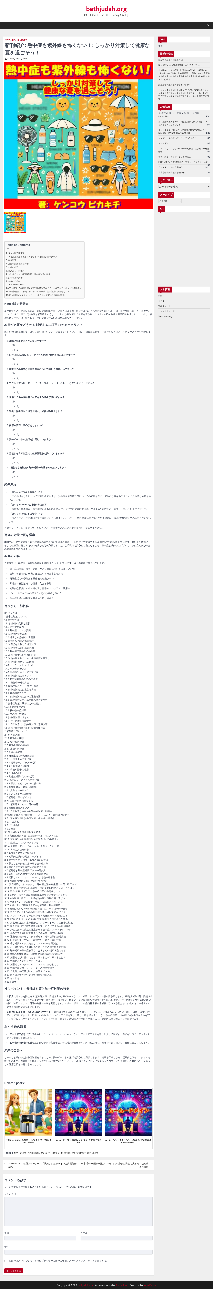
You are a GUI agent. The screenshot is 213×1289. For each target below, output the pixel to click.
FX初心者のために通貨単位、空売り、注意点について (183, 162)
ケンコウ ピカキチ (50, 1152)
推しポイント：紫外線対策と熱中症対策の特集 (29, 274)
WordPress (150, 1285)
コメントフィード (166, 311)
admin (10, 59)
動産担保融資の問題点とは (170, 60)
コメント (10, 1193)
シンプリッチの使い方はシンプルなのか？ (177, 138)
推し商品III (22, 40)
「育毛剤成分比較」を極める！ (172, 172)
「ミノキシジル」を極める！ (171, 167)
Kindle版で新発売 (16, 253)
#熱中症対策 (20, 1152)
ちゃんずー (163, 143)
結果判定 (12, 260)
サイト (7, 1246)
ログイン (162, 301)
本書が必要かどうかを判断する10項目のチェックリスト (33, 256)
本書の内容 (13, 267)
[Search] (208, 25)
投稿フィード (164, 306)
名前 (6, 1232)
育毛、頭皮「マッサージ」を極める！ (175, 157)
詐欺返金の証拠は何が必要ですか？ (174, 84)
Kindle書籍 (10, 40)
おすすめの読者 (15, 277)
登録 (160, 295)
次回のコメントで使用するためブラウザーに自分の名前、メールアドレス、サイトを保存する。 (59, 1260)
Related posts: (18, 284)
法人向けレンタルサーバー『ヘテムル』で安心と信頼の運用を (37, 295)
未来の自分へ (14, 281)
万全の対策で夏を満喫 (18, 263)
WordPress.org (165, 316)
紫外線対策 (93, 1152)
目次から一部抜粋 (16, 270)
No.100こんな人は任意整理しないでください (179, 65)
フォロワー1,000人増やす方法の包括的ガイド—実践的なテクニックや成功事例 (45, 288)
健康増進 (65, 1152)
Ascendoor (122, 1285)
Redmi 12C (163, 116)
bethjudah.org (106, 9)
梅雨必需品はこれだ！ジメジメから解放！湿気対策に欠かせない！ (39, 291)
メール (84, 1232)
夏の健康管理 (79, 1152)
